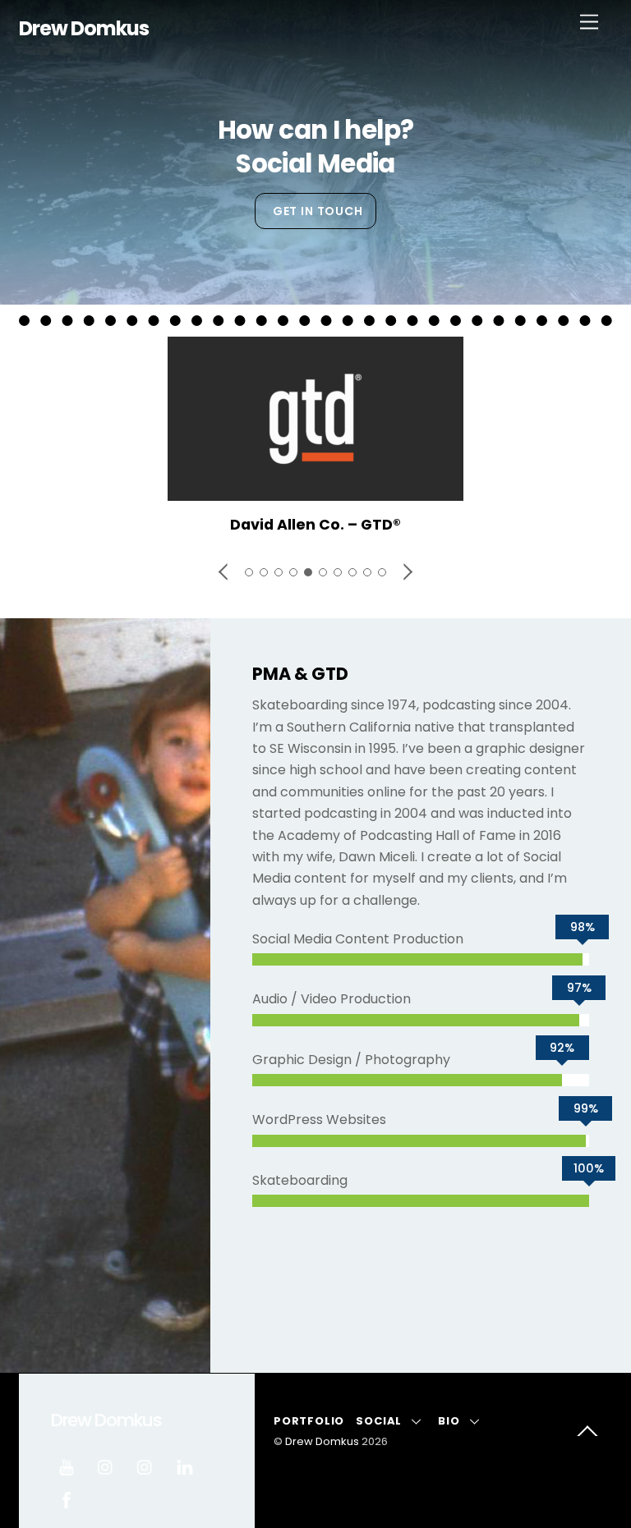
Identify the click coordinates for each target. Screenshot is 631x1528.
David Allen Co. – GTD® (315, 525)
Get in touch (318, 211)
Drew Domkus (322, 1441)
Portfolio (309, 1421)
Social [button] (379, 1421)
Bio (448, 1421)
